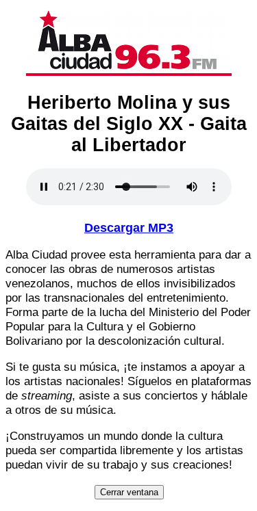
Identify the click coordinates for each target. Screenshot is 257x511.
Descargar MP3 (128, 228)
